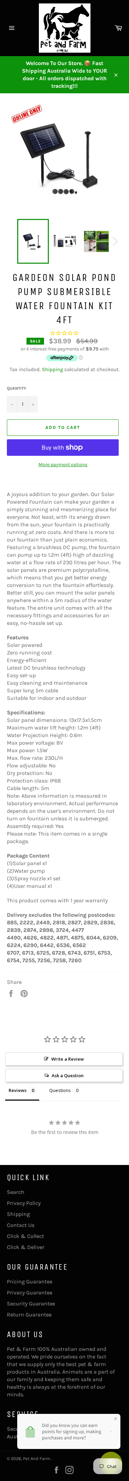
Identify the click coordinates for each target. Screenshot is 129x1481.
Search (15, 1192)
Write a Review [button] (67, 1059)
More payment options (63, 465)
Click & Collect (25, 1236)
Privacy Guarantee (29, 1292)
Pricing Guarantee (29, 1281)
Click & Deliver (25, 1247)
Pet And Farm (37, 1458)
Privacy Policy (24, 1203)
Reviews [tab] (17, 1090)
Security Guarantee (31, 1303)
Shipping (52, 369)
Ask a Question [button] (68, 1075)
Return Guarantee (29, 1314)
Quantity (16, 388)
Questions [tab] (60, 1090)
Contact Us (20, 1225)
